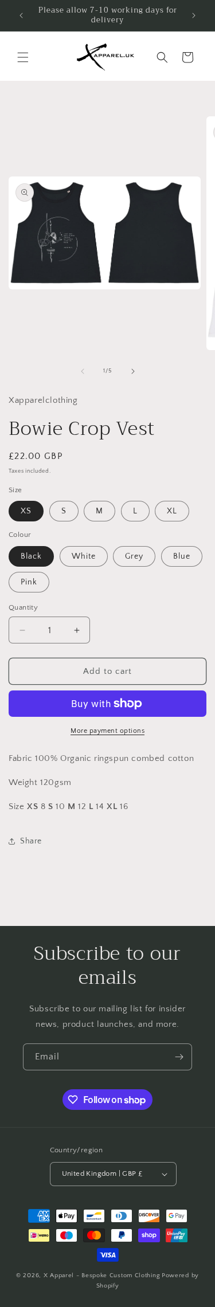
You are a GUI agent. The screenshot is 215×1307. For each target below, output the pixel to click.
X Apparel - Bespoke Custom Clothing (102, 1275)
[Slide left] (82, 371)
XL (172, 511)
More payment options (107, 731)
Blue (181, 556)
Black (31, 556)
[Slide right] (133, 371)
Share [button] (31, 841)
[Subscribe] (178, 1056)
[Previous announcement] (21, 15)
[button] (23, 57)
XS (26, 511)
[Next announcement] (193, 15)
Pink (29, 582)
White (84, 556)
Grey (134, 556)
